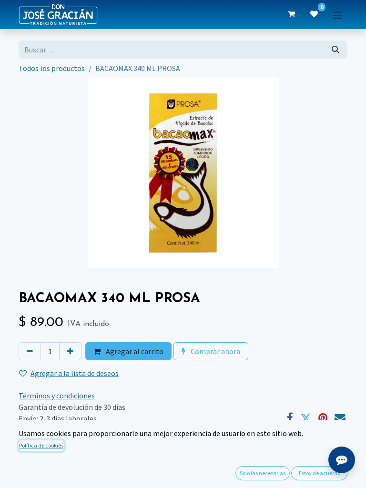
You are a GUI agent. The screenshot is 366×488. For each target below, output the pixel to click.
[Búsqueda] (335, 50)
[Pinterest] (322, 418)
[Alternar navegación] (337, 14)
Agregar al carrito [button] (133, 351)
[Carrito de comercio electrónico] (291, 14)
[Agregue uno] (70, 351)
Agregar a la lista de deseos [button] (74, 373)
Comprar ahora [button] (214, 351)
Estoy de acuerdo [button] (319, 473)
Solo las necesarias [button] (262, 473)
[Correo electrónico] (340, 418)
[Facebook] (290, 418)
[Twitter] (305, 418)
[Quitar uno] (30, 351)
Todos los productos (52, 68)
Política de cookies (41, 445)
